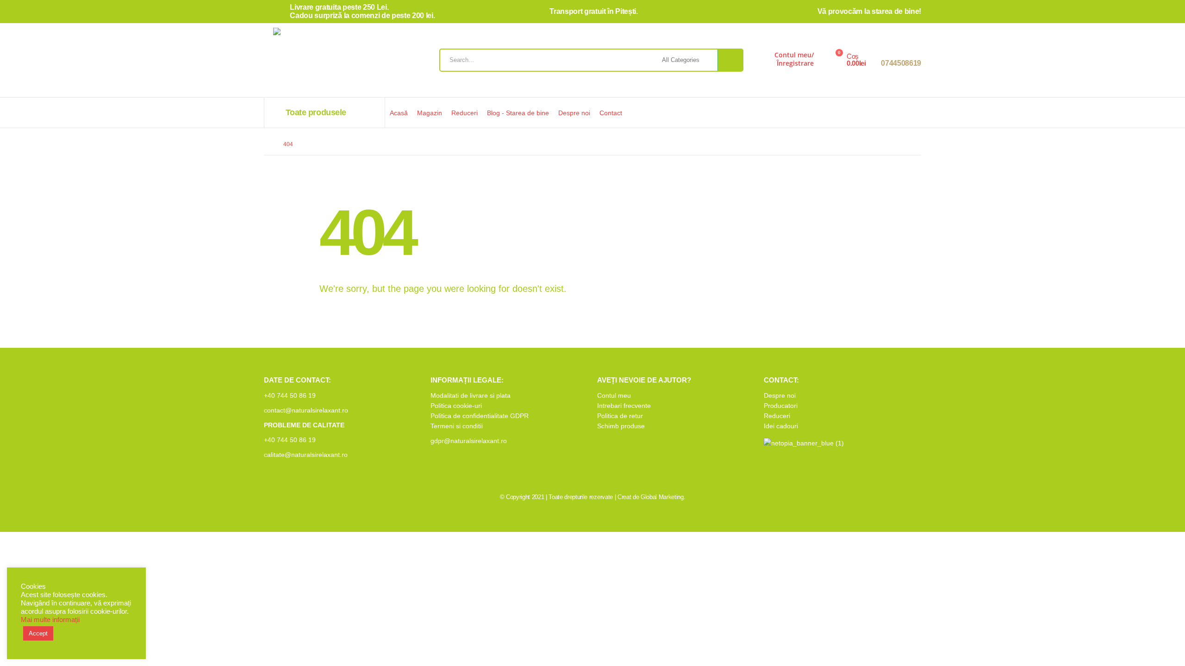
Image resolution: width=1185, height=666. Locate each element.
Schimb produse (621, 426)
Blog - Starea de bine (518, 113)
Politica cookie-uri (456, 405)
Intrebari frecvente (624, 405)
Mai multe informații (50, 619)
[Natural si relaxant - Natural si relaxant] (326, 62)
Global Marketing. (663, 496)
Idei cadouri (781, 426)
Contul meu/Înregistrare (794, 59)
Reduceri (464, 113)
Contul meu (614, 395)
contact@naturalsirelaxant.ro (306, 410)
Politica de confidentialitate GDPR (479, 415)
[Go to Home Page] (267, 144)
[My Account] (760, 62)
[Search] (730, 60)
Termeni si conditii (456, 426)
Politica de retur (620, 415)
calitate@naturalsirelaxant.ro (306, 454)
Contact (610, 113)
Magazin (429, 113)
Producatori (781, 405)
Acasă (399, 113)
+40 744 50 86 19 (290, 395)
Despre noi (574, 113)
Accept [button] (38, 633)
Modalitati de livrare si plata (470, 395)
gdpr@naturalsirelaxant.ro (468, 440)
